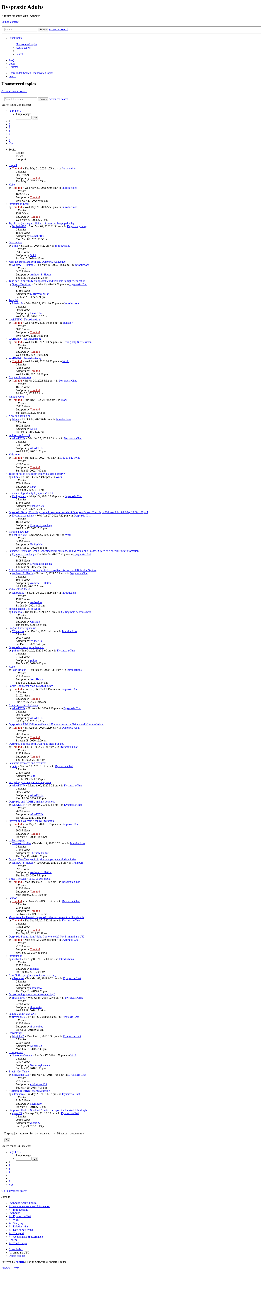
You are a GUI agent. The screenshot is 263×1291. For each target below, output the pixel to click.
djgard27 (17, 1113)
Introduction (15, 242)
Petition (13, 897)
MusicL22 (18, 1036)
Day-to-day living (77, 226)
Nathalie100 (19, 226)
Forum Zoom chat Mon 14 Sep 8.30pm (31, 685)
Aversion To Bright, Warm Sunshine (29, 1090)
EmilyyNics (19, 496)
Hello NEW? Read (19, 589)
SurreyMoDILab (21, 284)
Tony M (13, 300)
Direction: (63, 1133)
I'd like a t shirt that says (22, 1013)
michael (16, 959)
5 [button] (9, 133)
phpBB (20, 1261)
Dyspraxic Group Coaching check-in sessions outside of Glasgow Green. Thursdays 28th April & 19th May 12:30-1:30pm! (78, 512)
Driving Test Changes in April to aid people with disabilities (42, 859)
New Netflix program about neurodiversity (33, 975)
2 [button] (9, 124)
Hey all (13, 165)
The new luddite (21, 843)
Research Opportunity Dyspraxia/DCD (31, 493)
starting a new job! (19, 531)
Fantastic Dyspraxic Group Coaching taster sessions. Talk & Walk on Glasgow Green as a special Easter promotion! (74, 550)
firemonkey (18, 997)
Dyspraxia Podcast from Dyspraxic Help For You (36, 743)
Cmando (17, 611)
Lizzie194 (17, 303)
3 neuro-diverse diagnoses (23, 705)
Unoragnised (16, 1052)
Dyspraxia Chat (78, 284)
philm (15, 650)
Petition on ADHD (19, 435)
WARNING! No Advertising (25, 319)
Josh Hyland (19, 669)
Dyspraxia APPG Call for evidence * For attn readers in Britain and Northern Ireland (56, 724)
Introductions (69, 168)
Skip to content (9, 21)
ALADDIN (18, 438)
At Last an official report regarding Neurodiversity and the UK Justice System (52, 570)
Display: (9, 1133)
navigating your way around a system (30, 782)
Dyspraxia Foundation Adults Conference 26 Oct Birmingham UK (46, 936)
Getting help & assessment (77, 342)
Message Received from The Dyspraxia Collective (37, 261)
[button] (15, 110)
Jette (14, 766)
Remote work (16, 396)
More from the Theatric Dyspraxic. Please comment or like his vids (46, 917)
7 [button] (9, 140)
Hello (12, 184)
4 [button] (9, 130)
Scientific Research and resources (27, 762)
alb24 (15, 476)
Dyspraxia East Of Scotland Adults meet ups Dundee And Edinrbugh (48, 1110)
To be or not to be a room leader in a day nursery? (37, 473)
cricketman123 (20, 1074)
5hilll (15, 245)
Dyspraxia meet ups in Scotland (26, 647)
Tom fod (17, 168)
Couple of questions (20, 377)
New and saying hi (19, 415)
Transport (67, 322)
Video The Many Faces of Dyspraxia (29, 878)
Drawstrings (15, 1032)
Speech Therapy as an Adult (24, 608)
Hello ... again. (17, 840)
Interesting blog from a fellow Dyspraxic (31, 820)
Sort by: (34, 1133)
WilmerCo (18, 631)
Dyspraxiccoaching (23, 515)
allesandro (18, 978)
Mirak (15, 419)
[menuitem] (26, 44)
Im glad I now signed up (22, 628)
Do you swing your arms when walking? (32, 994)
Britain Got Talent (19, 1071)
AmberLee (18, 592)
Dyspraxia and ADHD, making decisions (32, 801)
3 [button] (9, 127)
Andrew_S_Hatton (22, 264)
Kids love (14, 454)
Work (65, 361)
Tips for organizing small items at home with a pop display (41, 223)
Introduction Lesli (19, 203)
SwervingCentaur (22, 1055)
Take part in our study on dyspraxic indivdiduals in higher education (47, 280)
